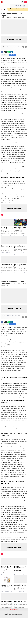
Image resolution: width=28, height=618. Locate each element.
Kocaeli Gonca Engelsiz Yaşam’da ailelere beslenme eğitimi (6, 568)
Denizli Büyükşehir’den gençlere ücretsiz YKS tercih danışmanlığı (19, 246)
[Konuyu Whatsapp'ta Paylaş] (8, 52)
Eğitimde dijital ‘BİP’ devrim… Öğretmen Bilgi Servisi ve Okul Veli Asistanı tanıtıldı (6, 247)
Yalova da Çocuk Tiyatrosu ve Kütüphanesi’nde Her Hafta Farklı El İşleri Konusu (7, 586)
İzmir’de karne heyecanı (6, 264)
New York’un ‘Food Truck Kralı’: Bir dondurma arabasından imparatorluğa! (20, 568)
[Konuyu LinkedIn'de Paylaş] (11, 52)
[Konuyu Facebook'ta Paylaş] (2, 52)
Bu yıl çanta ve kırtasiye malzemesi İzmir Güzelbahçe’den (20, 229)
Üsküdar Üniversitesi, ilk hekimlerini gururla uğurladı (20, 266)
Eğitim (8, 17)
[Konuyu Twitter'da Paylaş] (5, 52)
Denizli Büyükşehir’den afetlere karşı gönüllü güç (7, 602)
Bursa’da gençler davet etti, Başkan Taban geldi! (20, 584)
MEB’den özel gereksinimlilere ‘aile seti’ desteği (7, 229)
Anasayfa (3, 17)
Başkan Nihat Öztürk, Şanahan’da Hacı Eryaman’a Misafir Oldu (17, 9)
